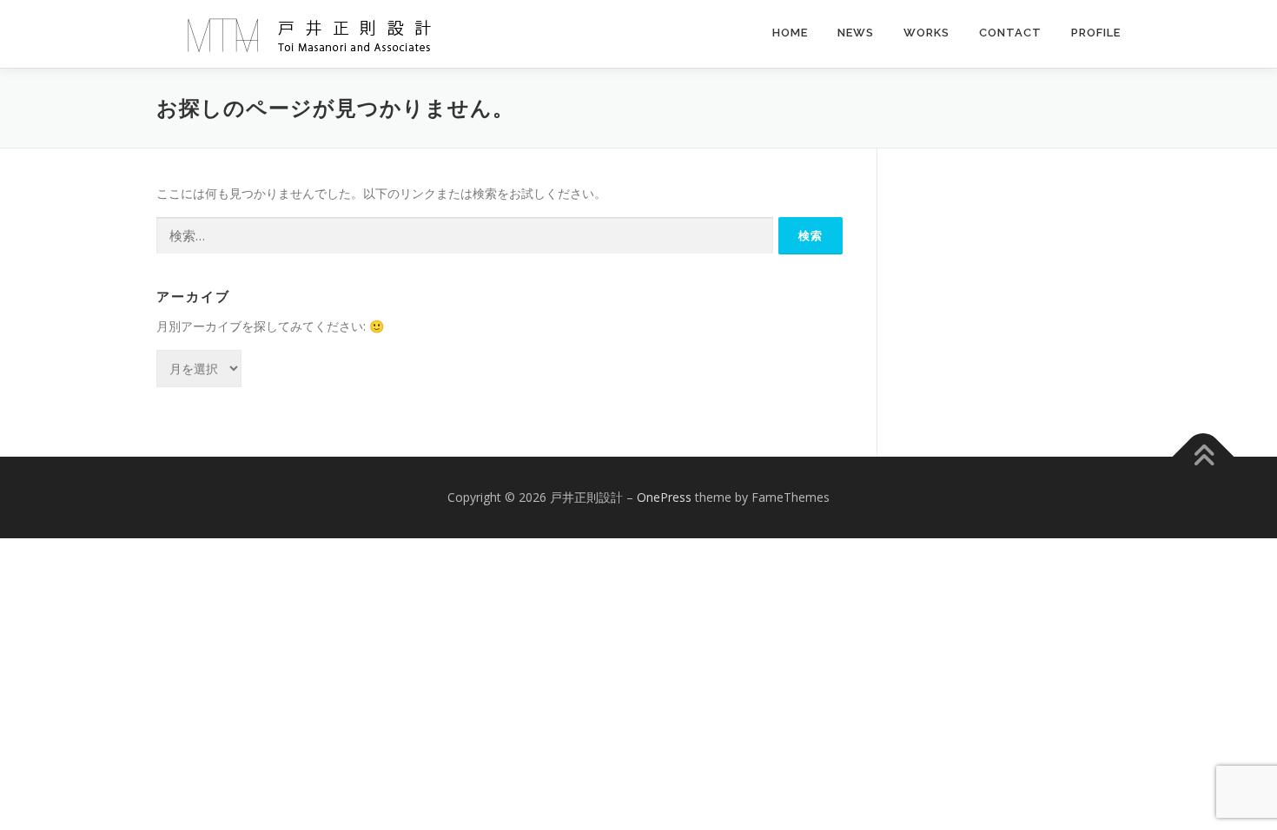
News (855, 32)
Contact (1010, 32)
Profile (1096, 32)
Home (790, 32)
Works (926, 32)
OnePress (664, 497)
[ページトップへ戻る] (1203, 456)
